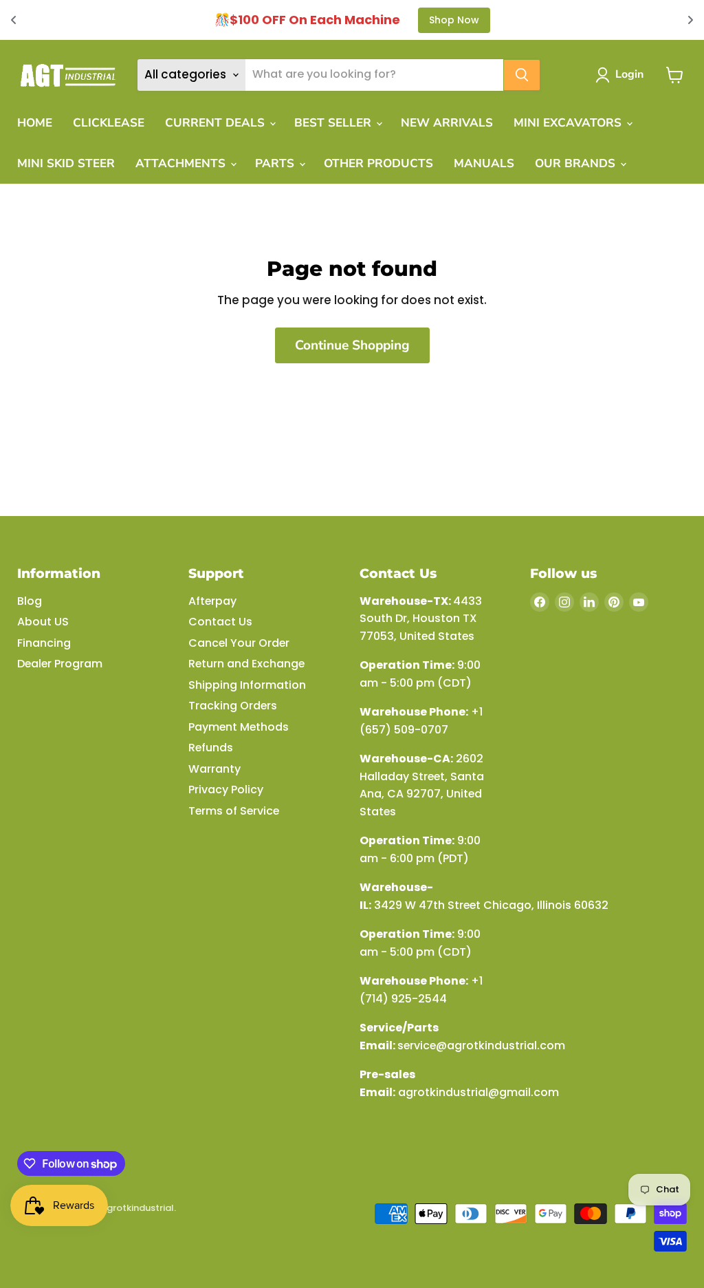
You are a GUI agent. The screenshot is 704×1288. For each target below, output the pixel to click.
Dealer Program (59, 664)
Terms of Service (233, 811)
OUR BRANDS (577, 163)
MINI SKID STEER (66, 163)
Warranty (214, 769)
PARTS (276, 163)
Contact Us (220, 622)
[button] (622, 75)
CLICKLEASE (108, 123)
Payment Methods (238, 727)
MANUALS (484, 163)
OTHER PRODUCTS (378, 163)
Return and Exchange (246, 664)
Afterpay (212, 601)
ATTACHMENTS (182, 163)
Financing (44, 643)
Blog (29, 601)
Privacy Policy (225, 789)
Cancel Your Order (238, 643)
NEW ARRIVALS (447, 123)
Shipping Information (247, 685)
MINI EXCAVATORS (569, 123)
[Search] (521, 75)
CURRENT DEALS (216, 123)
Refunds (210, 747)
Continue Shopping (352, 345)
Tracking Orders (232, 705)
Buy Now (539, 20)
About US (43, 622)
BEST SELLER (334, 123)
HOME (34, 123)
